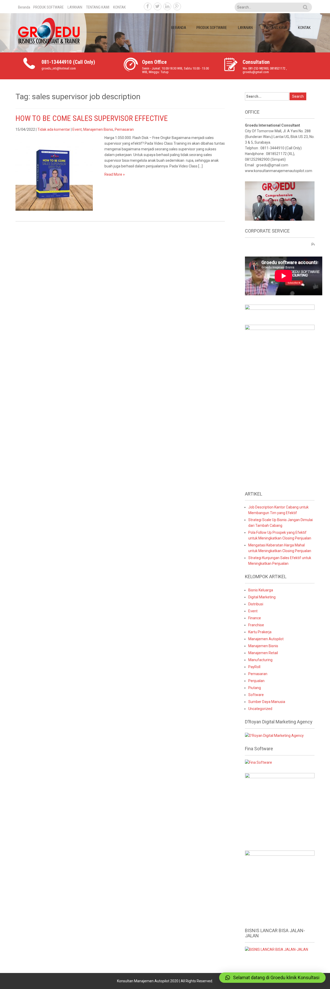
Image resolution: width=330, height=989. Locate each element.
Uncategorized (260, 709)
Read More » (114, 174)
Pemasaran (124, 129)
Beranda (24, 7)
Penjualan (256, 681)
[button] (272, 977)
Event (77, 129)
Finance (254, 618)
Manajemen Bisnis (98, 129)
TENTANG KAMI (97, 7)
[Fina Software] (258, 762)
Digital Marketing (262, 597)
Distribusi (255, 604)
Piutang (254, 688)
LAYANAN (75, 7)
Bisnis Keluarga (260, 590)
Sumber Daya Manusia (266, 702)
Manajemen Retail (263, 653)
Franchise (256, 625)
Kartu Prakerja (259, 632)
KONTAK (119, 7)
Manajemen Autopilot (266, 639)
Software (256, 695)
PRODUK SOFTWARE (48, 7)
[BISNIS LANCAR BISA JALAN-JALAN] (276, 949)
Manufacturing (260, 660)
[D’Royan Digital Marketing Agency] (274, 735)
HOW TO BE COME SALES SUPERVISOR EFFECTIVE (91, 118)
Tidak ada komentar (53, 129)
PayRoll (254, 667)
